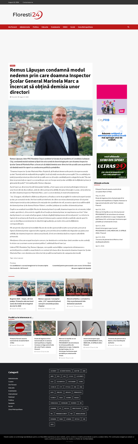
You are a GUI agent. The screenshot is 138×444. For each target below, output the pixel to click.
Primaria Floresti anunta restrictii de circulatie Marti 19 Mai (108, 190)
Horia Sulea (54, 403)
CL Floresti (80, 376)
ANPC (52, 376)
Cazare (10, 381)
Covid (81, 381)
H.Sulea (76, 397)
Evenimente (55, 27)
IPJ (60, 408)
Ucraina (68, 419)
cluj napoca (61, 381)
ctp (61, 387)
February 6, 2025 (22, 308)
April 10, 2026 (95, 347)
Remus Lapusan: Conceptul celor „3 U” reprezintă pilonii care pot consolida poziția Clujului (49, 302)
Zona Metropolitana (85, 27)
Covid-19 (53, 387)
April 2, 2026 (119, 345)
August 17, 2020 (24, 97)
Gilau (61, 397)
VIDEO (65, 27)
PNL (52, 413)
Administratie (25, 27)
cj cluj (71, 376)
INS (81, 403)
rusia (61, 419)
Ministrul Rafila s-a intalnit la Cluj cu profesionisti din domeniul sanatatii (78, 301)
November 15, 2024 (79, 306)
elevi (52, 392)
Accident (53, 371)
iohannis (53, 408)
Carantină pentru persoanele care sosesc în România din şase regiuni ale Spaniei (71, 265)
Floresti (53, 397)
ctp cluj (68, 387)
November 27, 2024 (51, 308)
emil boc (59, 392)
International (12, 394)
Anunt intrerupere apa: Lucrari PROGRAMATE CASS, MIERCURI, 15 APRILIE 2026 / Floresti (111, 230)
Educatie (45, 27)
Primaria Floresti (61, 413)
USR (84, 419)
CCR (64, 376)
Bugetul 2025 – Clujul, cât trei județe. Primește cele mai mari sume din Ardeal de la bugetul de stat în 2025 (22, 302)
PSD (71, 413)
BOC (58, 376)
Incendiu (73, 403)
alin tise (76, 371)
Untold (77, 419)
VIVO (52, 424)
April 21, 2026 (70, 358)
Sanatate (84, 293)
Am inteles (69, 441)
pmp (85, 408)
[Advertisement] (69, 44)
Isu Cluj (66, 408)
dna (81, 387)
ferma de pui (78, 392)
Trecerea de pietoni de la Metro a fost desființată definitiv (109, 241)
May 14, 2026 (21, 345)
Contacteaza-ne (28, 2)
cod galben (71, 381)
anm (84, 371)
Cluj (52, 381)
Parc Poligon (76, 408)
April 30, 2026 (46, 351)
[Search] (128, 27)
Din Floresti (12, 27)
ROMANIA (53, 419)
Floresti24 (14, 97)
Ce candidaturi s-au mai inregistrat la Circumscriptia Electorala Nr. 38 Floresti (29, 265)
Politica (36, 27)
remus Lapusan (18, 258)
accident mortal (65, 371)
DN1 (75, 387)
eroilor (68, 392)
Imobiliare (64, 403)
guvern (68, 397)
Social (72, 27)
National (13, 291)
